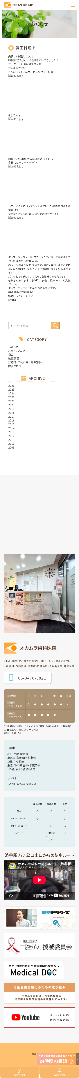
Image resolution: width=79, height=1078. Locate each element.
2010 (11, 443)
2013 (11, 432)
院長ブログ (14, 366)
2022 (11, 401)
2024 (11, 393)
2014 (11, 428)
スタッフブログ (16, 350)
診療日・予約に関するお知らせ (26, 362)
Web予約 (59, 1075)
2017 (11, 416)
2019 (11, 409)
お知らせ (13, 347)
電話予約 (19, 1075)
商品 (11, 354)
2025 (11, 389)
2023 (11, 397)
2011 (11, 440)
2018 (11, 412)
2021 (11, 405)
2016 (11, 420)
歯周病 (59, 39)
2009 (11, 447)
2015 (11, 424)
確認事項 (13, 358)
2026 (11, 385)
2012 (11, 436)
